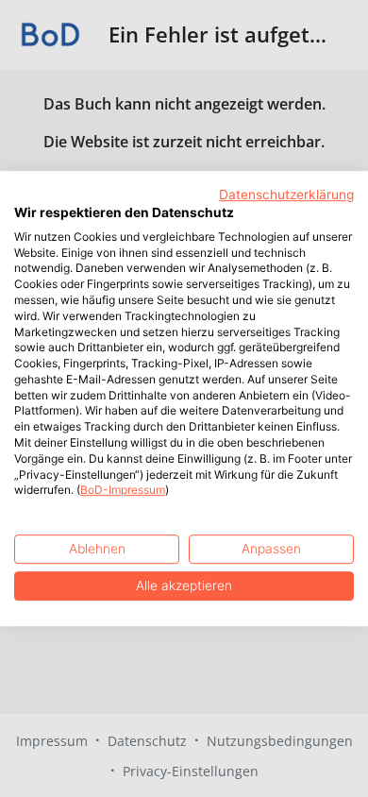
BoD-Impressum (122, 490)
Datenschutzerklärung (286, 194)
